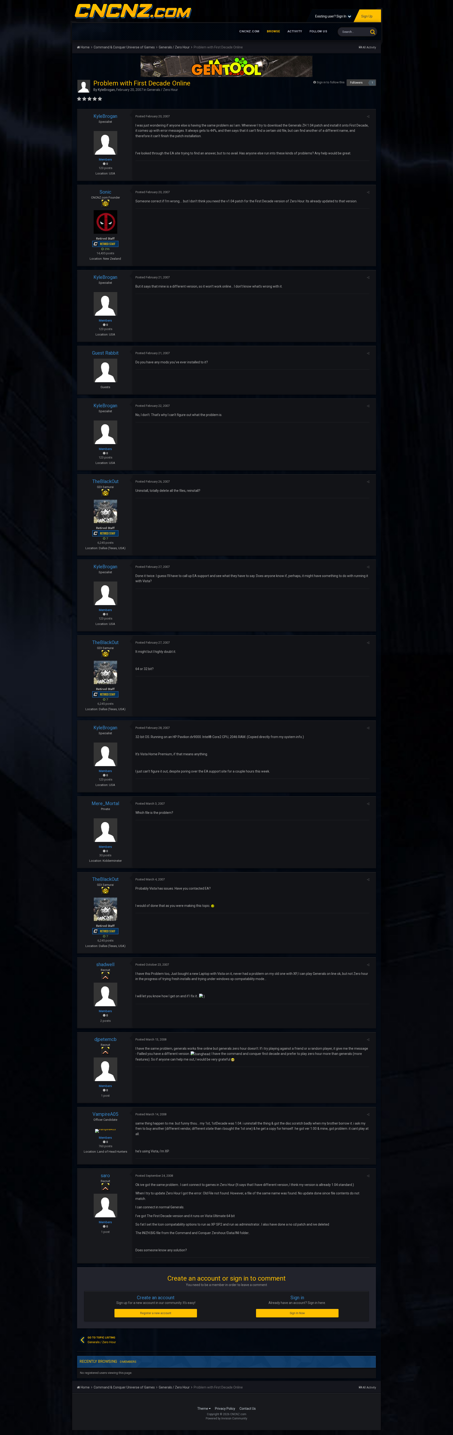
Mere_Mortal (105, 803)
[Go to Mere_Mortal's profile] (105, 830)
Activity (294, 31)
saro (105, 1175)
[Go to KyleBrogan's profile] (83, 86)
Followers (356, 82)
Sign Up (367, 16)
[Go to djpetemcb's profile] (105, 1069)
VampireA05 (105, 1114)
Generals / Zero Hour (162, 90)
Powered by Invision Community (226, 1418)
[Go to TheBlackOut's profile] (105, 511)
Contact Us (247, 1408)
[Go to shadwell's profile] (105, 994)
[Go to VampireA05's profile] (105, 1131)
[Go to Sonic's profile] (105, 222)
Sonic (105, 192)
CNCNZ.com (249, 31)
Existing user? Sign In (331, 16)
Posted (152, 116)
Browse (273, 31)
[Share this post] (368, 116)
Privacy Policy (225, 1408)
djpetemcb (105, 1039)
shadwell (105, 964)
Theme (203, 1408)
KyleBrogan (106, 90)
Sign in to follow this (330, 82)
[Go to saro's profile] (105, 1205)
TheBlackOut (105, 481)
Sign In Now (297, 1313)
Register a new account (155, 1313)
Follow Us (318, 31)
